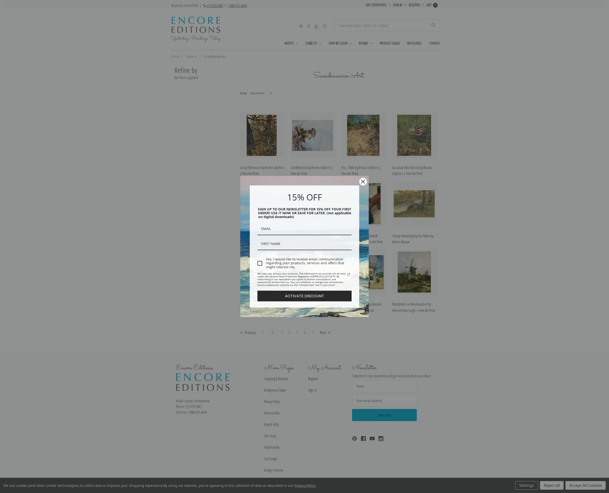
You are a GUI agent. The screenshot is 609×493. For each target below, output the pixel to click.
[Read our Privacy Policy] (349, 274)
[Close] (363, 181)
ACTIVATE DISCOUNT (304, 296)
